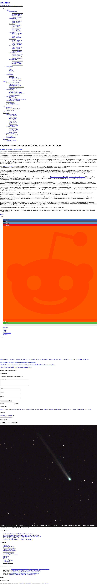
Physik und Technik (17, 149)
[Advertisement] (45, 348)
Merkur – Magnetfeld (17, 17)
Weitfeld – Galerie (10, 133)
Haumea (11, 70)
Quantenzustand (7, 333)
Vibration (5, 334)
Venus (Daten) (12, 18)
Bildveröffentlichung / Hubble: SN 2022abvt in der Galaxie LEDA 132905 (21, 535)
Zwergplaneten (9, 66)
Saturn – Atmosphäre (17, 47)
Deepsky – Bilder (10, 126)
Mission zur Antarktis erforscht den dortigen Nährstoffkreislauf (18, 533)
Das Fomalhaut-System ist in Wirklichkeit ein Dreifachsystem (26, 570)
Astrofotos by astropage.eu (9, 548)
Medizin (5, 557)
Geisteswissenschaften (8, 553)
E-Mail (1, 392)
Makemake (11, 72)
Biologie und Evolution (8, 552)
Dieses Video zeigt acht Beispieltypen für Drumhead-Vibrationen (67, 177)
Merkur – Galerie (13, 118)
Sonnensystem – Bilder (11, 114)
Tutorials (5, 81)
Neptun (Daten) (13, 59)
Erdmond (11, 76)
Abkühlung (5, 327)
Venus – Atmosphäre (17, 19)
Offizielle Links (10, 110)
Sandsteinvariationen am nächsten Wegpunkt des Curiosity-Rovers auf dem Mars (30, 569)
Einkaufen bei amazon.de (6, 417)
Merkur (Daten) (13, 11)
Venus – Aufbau (16, 22)
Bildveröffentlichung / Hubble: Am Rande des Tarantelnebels (17, 539)
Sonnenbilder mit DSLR (15, 85)
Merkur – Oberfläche (17, 14)
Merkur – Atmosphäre (17, 13)
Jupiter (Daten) (12, 39)
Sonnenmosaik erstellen (14, 88)
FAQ (4, 106)
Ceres (10, 67)
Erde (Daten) (12, 24)
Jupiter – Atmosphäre (17, 40)
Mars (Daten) (12, 32)
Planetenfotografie (10, 96)
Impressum (5, 139)
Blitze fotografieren (10, 103)
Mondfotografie (10, 89)
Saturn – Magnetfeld (17, 50)
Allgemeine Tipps (13, 91)
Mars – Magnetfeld (16, 37)
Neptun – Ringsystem (17, 65)
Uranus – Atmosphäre (17, 54)
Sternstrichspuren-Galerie (12, 135)
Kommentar (3, 379)
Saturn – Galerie (13, 124)
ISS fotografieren (10, 102)
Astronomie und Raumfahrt (9, 550)
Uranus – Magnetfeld (17, 56)
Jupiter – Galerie (13, 122)
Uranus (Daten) (13, 52)
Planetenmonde (9, 74)
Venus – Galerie (13, 119)
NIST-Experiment (8, 166)
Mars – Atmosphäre (17, 33)
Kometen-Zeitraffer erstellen (13, 104)
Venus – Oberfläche (17, 21)
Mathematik (6, 556)
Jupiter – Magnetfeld (17, 43)
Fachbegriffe (9, 107)
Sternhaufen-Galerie (14, 130)
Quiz (4, 111)
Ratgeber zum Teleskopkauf (12, 108)
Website (2, 396)
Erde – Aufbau (15, 29)
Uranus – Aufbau (16, 55)
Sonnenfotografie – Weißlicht (13, 82)
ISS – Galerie (9, 136)
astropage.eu (9, 149)
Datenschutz (9, 141)
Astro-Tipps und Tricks (8, 546)
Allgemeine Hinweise (14, 84)
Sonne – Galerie (13, 115)
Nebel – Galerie (13, 128)
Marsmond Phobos (16, 78)
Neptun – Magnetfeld (17, 63)
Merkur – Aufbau (16, 15)
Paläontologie (6, 559)
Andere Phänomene (11, 137)
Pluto (10, 69)
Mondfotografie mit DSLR (15, 92)
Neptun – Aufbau (16, 62)
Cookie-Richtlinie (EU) (11, 140)
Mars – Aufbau (15, 36)
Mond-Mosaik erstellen (14, 95)
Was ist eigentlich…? (8, 563)
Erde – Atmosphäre (16, 25)
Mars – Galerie (12, 121)
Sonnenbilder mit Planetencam (16, 87)
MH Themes (45, 583)
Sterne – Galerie (13, 132)
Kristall (5, 330)
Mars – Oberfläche (16, 35)
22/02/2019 (2, 149)
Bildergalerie (6, 113)
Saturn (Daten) (12, 45)
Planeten (8, 10)
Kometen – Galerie (13, 125)
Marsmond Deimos (16, 80)
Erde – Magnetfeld (16, 30)
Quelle (2, 214)
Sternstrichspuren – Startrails (13, 100)
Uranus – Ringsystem (17, 58)
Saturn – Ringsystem (17, 51)
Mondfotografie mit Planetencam (17, 93)
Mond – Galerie (13, 117)
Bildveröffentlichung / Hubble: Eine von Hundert (15, 538)
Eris (10, 73)
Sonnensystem (6, 9)
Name (1, 388)
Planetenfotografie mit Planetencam (17, 99)
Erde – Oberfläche (16, 28)
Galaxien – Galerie (13, 129)
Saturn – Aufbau (16, 48)
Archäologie (6, 545)
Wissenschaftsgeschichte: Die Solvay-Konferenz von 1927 (27, 571)
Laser (4, 331)
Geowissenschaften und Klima (10, 554)
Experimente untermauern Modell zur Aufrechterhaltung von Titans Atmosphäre (22, 536)
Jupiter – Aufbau (16, 41)
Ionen (4, 328)
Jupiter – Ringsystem (17, 44)
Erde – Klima (15, 26)
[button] (6, 219)
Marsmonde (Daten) (14, 77)
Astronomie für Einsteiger (9, 549)
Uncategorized (6, 561)
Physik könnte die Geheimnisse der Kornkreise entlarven (25, 573)
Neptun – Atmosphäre (17, 61)
